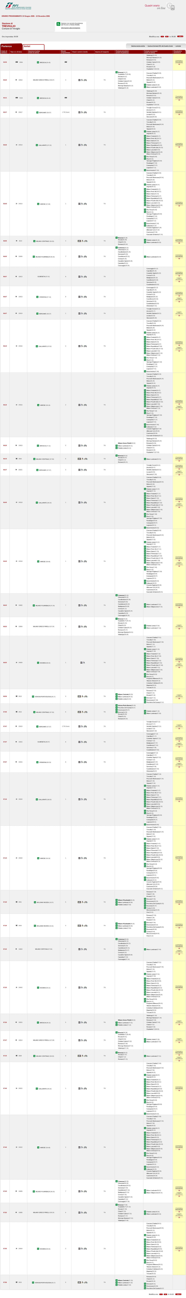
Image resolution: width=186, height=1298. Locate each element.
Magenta (149, 685)
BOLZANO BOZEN (43, 902)
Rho (148, 159)
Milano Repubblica (152, 145)
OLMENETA (41, 276)
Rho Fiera (150, 156)
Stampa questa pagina (138, 46)
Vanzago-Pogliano (152, 161)
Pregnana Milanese (152, 678)
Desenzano (150, 700)
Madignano (150, 277)
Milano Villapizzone (152, 152)
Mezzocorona (151, 910)
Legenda (178, 46)
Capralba (121, 263)
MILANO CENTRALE (43, 241)
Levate (149, 114)
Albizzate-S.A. (151, 230)
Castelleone (121, 256)
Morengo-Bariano (152, 57)
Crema (120, 258)
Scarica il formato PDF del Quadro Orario (160, 46)
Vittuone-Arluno (151, 681)
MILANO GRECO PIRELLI (41, 80)
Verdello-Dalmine (152, 112)
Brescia (149, 698)
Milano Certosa (151, 154)
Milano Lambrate (152, 87)
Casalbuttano (122, 252)
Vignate (149, 82)
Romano (149, 60)
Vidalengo (149, 55)
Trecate (149, 687)
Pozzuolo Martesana (153, 77)
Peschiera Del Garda (153, 702)
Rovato (149, 66)
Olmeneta (121, 249)
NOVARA (43, 663)
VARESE (43, 204)
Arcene (149, 110)
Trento (149, 908)
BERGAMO (43, 112)
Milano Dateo (150, 140)
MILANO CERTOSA (41, 949)
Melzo (148, 80)
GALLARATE (43, 145)
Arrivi (27, 46)
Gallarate (149, 225)
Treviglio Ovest (151, 107)
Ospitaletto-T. (151, 69)
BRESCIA (43, 62)
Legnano (149, 167)
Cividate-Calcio (151, 62)
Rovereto (149, 906)
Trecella (149, 75)
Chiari (148, 64)
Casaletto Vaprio (123, 261)
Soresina (120, 254)
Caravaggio (121, 265)
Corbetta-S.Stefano (152, 683)
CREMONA (43, 297)
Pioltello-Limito (151, 85)
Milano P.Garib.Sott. (153, 147)
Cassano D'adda (152, 73)
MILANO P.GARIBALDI (43, 257)
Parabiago (150, 163)
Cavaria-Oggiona (152, 227)
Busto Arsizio (150, 170)
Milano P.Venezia (152, 143)
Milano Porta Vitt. (152, 138)
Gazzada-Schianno (152, 234)
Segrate (149, 133)
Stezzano (149, 117)
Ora (148, 912)
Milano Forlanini (151, 136)
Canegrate (150, 165)
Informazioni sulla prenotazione (70, 28)
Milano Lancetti (151, 150)
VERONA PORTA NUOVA (43, 696)
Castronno (150, 232)
